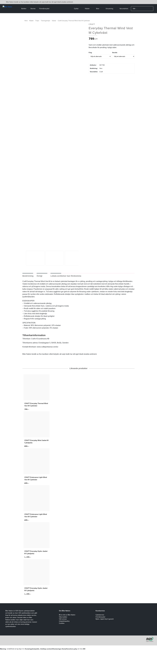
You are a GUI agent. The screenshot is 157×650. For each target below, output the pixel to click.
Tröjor (37, 20)
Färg (90, 52)
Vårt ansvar (63, 619)
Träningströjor (45, 20)
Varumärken (124, 8)
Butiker (23, 8)
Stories (33, 8)
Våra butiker (63, 617)
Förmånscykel (44, 8)
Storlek (114, 52)
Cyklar (76, 8)
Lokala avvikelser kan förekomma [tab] (66, 276)
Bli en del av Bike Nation (67, 615)
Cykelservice (100, 615)
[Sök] (151, 8)
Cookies (61, 623)
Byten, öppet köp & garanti (105, 619)
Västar (54, 20)
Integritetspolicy (64, 621)
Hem (26, 20)
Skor (97, 8)
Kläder (87, 8)
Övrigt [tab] (39, 276)
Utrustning (109, 8)
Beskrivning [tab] (27, 276)
